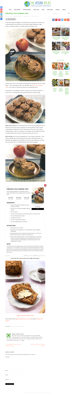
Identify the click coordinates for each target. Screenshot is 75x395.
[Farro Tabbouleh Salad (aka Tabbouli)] (61, 82)
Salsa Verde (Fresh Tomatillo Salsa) (55, 90)
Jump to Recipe (11, 19)
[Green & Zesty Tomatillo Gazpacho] (67, 66)
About (20, 340)
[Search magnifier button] (69, 13)
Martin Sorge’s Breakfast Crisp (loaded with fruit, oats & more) (60, 74)
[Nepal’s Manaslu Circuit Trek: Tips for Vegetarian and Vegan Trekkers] (67, 82)
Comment (7, 356)
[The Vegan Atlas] (37, 6)
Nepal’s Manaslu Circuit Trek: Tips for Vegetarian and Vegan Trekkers (66, 91)
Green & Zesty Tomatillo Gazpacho (67, 73)
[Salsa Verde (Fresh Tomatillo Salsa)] (55, 82)
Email (6, 374)
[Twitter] (1, 14)
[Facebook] (1, 7)
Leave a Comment (34, 16)
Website (7, 379)
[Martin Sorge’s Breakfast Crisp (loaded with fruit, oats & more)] (61, 66)
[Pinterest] (1, 9)
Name (6, 370)
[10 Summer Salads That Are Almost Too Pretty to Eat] (55, 66)
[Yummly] (1, 12)
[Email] (1, 16)
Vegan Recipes (21, 326)
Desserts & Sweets (14, 326)
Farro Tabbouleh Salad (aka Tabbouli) (61, 90)
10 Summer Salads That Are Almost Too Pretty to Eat (54, 73)
